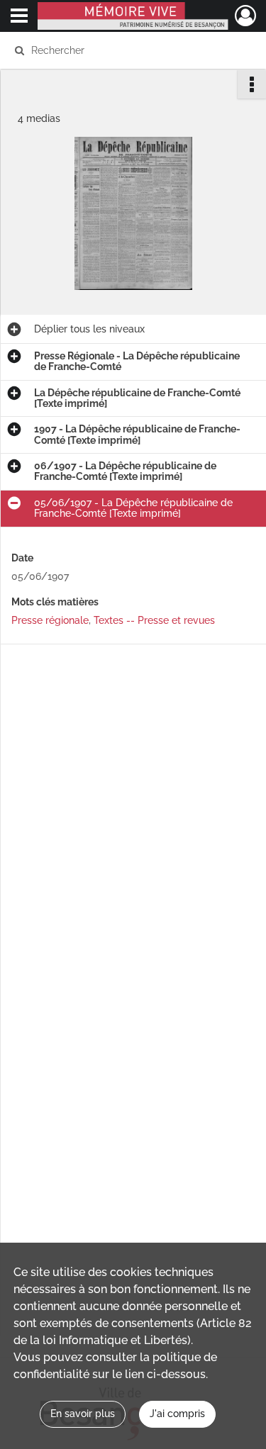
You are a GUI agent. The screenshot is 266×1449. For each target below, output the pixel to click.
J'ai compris (177, 1413)
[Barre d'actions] (252, 84)
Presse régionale (50, 620)
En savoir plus (82, 1413)
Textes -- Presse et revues (154, 620)
